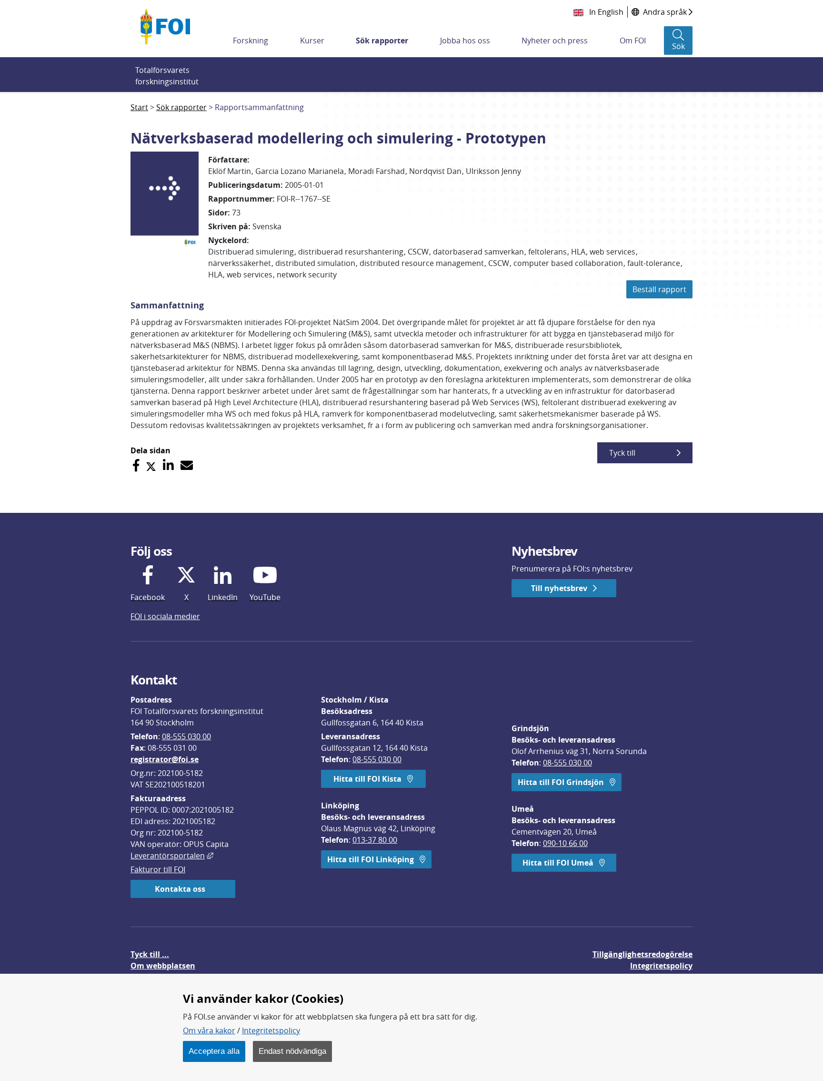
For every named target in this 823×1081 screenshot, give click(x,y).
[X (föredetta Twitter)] (151, 465)
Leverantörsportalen (171, 855)
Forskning (250, 40)
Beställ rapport (659, 289)
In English (605, 12)
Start (139, 107)
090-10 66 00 (565, 843)
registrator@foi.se (164, 759)
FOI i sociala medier (165, 616)
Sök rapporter (382, 40)
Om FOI (633, 40)
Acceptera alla (214, 1051)
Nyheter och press (555, 40)
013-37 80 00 (374, 840)
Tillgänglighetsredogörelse (642, 954)
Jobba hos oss (465, 40)
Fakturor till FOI (157, 869)
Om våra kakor (209, 1030)
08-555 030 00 (186, 736)
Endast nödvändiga (292, 1051)
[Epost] (187, 465)
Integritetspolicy (271, 1030)
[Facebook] (136, 465)
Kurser (312, 40)
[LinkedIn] (168, 465)
